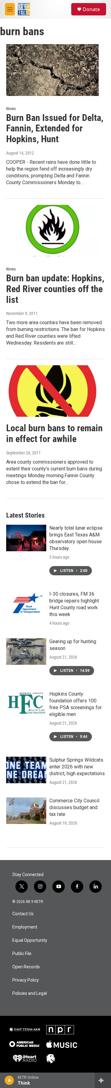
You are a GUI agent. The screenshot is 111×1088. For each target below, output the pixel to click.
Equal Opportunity (29, 940)
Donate (91, 9)
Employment (24, 927)
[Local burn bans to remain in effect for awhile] (52, 391)
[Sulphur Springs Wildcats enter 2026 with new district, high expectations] (26, 770)
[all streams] (103, 1080)
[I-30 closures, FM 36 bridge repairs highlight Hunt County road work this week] (26, 604)
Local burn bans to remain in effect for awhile (54, 433)
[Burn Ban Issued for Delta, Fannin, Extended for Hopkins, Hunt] (52, 70)
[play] (9, 1080)
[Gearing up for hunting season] (26, 651)
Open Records (26, 967)
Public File (21, 953)
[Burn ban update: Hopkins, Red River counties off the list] (52, 230)
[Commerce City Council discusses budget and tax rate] (26, 810)
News (11, 108)
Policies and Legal (29, 993)
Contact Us (23, 914)
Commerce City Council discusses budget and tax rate (74, 807)
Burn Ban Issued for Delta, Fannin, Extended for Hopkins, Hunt (54, 128)
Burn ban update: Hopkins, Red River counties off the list (55, 289)
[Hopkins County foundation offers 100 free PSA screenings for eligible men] (26, 704)
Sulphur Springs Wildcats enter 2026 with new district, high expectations (77, 766)
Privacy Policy (25, 980)
